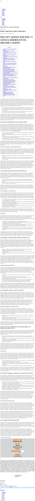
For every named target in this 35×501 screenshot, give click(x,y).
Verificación (5, 55)
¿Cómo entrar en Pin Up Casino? (8, 86)
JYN (3, 11)
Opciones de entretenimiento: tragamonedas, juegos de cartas (8, 92)
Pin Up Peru (9, 437)
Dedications (4, 18)
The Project (4, 10)
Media (3, 14)
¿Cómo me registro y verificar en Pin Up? (10, 73)
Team (3, 22)
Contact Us (3, 15)
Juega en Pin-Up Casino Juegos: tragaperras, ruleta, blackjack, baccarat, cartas (9, 75)
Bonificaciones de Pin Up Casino (8, 93)
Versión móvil (5, 66)
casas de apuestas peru (17, 130)
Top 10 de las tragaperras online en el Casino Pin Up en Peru (9, 68)
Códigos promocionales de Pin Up (8, 58)
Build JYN (2, 490)
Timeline (3, 12)
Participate (3, 9)
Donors (3, 13)
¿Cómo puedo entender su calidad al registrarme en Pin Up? (9, 83)
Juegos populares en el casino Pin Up (9, 54)
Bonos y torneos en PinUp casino (8, 81)
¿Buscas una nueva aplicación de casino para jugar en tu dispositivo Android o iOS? (9, 64)
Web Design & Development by (5, 486)
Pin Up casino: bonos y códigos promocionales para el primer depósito (9, 80)
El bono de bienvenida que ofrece (8, 70)
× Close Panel (2, 500)
